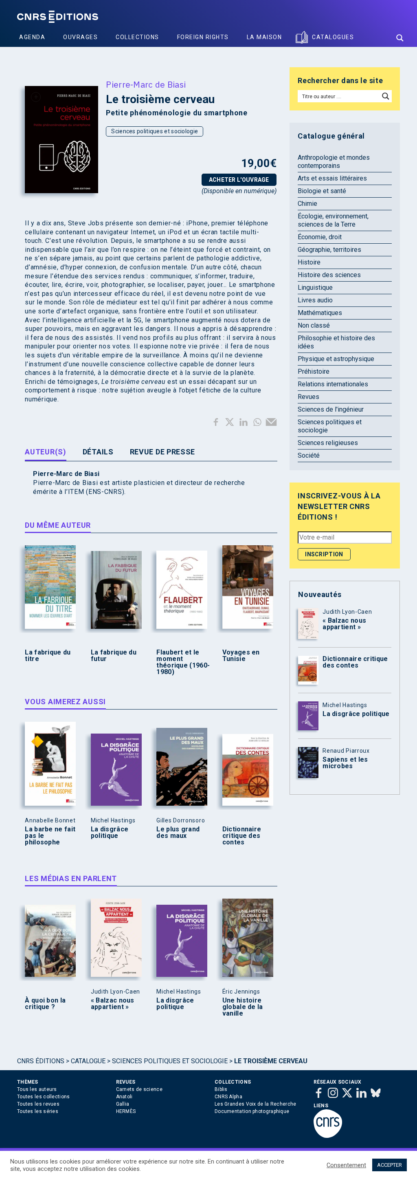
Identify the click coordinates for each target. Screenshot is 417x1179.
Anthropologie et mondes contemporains (334, 162)
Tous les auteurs (37, 1089)
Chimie (307, 203)
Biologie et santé (322, 191)
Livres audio (315, 300)
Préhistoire (313, 371)
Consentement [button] (346, 1165)
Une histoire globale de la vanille (242, 1007)
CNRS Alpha (228, 1097)
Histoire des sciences (329, 275)
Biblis (221, 1089)
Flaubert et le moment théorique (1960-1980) (183, 662)
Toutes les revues (38, 1104)
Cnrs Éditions (40, 1061)
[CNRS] (328, 1136)
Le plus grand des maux (178, 832)
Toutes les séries (37, 1111)
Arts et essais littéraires (332, 178)
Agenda (32, 37)
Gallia (122, 1104)
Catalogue (88, 1061)
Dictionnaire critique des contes (241, 836)
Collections (137, 37)
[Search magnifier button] (400, 38)
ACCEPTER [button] (389, 1165)
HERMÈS (126, 1111)
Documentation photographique (252, 1111)
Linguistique (315, 287)
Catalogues (333, 37)
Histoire (309, 262)
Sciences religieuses (328, 443)
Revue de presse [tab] (162, 451)
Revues (308, 397)
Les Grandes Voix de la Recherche (255, 1104)
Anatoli (124, 1097)
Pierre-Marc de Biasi (146, 84)
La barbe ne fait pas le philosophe (50, 836)
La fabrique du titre (47, 655)
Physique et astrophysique (336, 359)
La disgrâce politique (109, 832)
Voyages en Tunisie (241, 655)
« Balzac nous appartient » (112, 1003)
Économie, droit (320, 237)
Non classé (314, 325)
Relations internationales (333, 384)
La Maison (264, 37)
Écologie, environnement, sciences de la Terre (333, 220)
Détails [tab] (98, 451)
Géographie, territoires (329, 249)
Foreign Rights (203, 37)
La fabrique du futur (113, 655)
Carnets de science (139, 1089)
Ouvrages (80, 37)
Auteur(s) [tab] (45, 451)
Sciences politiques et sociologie (154, 131)
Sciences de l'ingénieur (331, 409)
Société (309, 455)
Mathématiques (320, 313)
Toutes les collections (43, 1097)
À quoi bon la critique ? (45, 1003)
